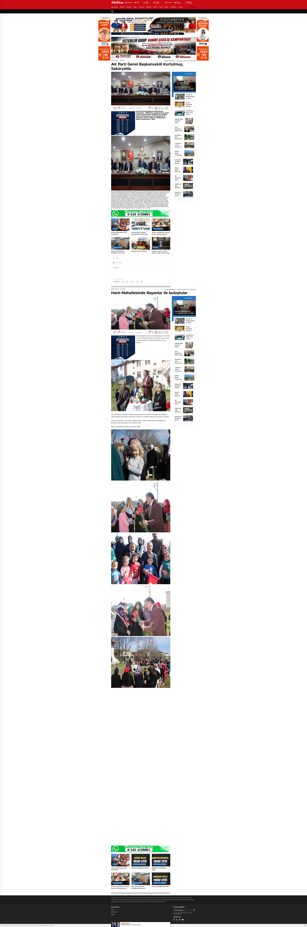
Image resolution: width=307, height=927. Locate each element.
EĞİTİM (155, 7)
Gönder (116, 281)
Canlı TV (138, 2)
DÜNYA (166, 7)
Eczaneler (169, 2)
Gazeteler (130, 2)
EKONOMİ (148, 7)
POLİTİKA (141, 7)
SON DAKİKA (114, 7)
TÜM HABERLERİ (188, 73)
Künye (112, 909)
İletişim (112, 914)
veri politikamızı (45, 925)
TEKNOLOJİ (173, 7)
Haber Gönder (190, 2)
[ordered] (131, 282)
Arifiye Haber (114, 60)
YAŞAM (180, 7)
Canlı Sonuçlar (179, 2)
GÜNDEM (129, 7)
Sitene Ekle (114, 912)
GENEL (135, 7)
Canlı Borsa (147, 2)
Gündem (122, 60)
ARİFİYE (122, 7)
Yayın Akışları (158, 2)
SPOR (160, 7)
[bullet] (133, 282)
